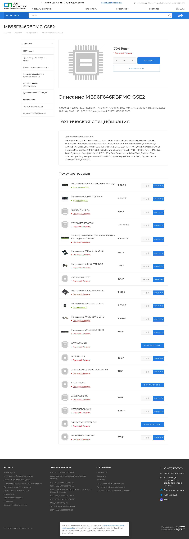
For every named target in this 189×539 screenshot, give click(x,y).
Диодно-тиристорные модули (17, 480)
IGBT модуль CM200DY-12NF (62, 496)
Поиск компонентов (174, 490)
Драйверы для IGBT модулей (16, 490)
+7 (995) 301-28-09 (75, 3)
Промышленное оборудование (17, 487)
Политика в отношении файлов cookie (113, 490)
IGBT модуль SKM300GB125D (62, 499)
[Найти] (169, 15)
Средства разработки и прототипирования (23, 483)
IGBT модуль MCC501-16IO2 (61, 510)
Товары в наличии (61, 467)
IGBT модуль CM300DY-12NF (62, 472)
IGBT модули (9, 472)
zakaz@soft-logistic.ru (111, 3)
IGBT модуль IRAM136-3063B (62, 482)
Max (166, 499)
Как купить (101, 476)
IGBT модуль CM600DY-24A (62, 486)
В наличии (8, 501)
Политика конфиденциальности (111, 487)
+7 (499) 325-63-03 (53, 3)
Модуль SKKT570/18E (59, 503)
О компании (104, 467)
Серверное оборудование (15, 505)
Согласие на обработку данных (110, 483)
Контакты (101, 480)
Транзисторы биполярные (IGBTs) (18, 476)
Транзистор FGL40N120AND (62, 506)
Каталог (8, 467)
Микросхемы (9, 494)
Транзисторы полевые (13, 498)
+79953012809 (170, 495)
